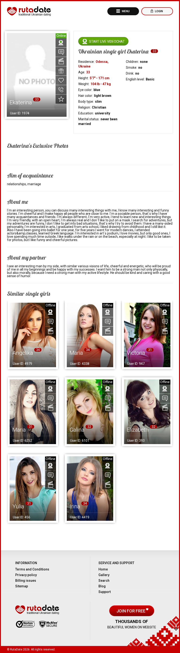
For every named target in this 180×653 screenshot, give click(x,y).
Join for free (131, 610)
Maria (76, 353)
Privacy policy (26, 575)
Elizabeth (138, 430)
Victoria (136, 353)
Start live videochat (107, 41)
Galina (77, 430)
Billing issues (25, 580)
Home (103, 569)
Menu (125, 11)
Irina (75, 506)
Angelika (22, 353)
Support (104, 592)
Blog (102, 586)
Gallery (103, 575)
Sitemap (21, 586)
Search (103, 580)
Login (158, 11)
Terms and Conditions (32, 569)
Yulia (18, 506)
